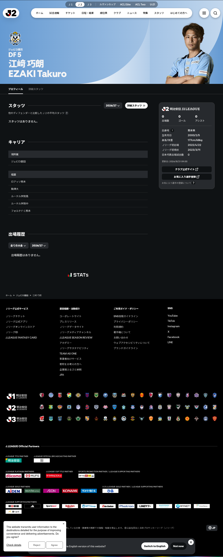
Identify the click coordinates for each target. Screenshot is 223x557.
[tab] (15, 89)
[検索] (215, 13)
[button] (204, 13)
